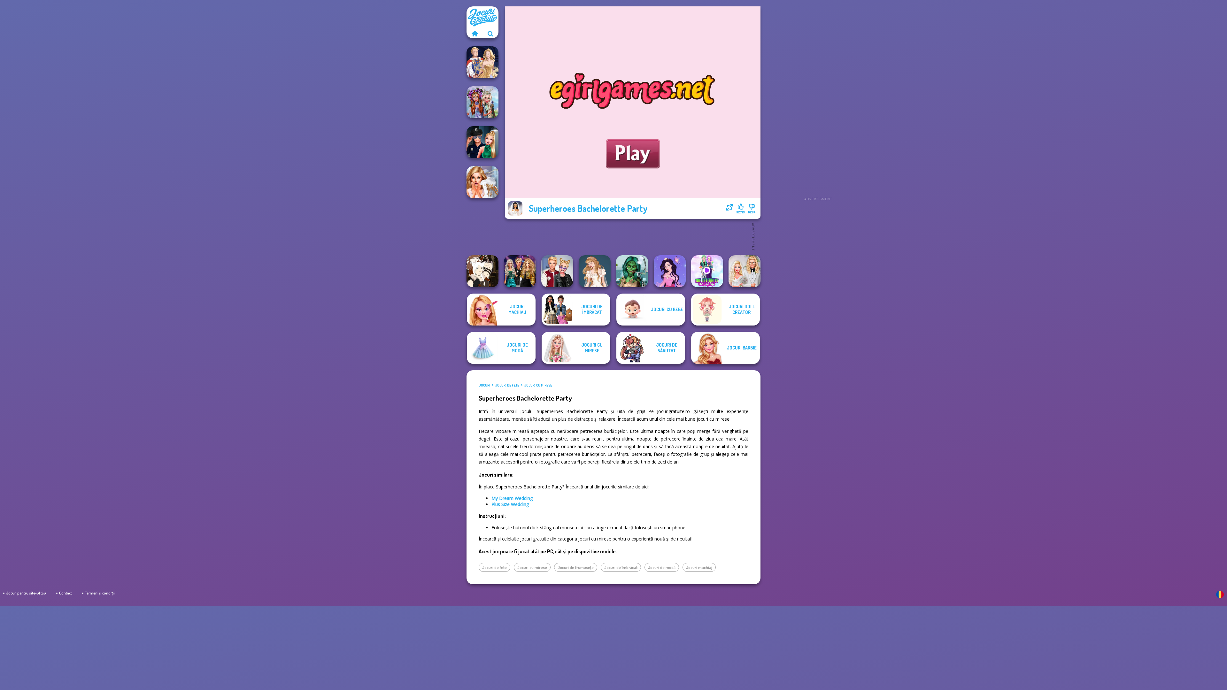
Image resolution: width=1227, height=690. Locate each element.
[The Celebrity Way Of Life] (707, 271)
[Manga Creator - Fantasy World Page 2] (482, 271)
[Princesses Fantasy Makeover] (482, 102)
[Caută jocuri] (490, 33)
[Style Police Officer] (482, 142)
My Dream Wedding (512, 498)
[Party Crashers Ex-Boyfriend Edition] (520, 271)
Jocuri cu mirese (538, 385)
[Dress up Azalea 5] (670, 271)
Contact (65, 593)
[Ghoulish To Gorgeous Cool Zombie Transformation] (632, 271)
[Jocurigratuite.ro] (474, 33)
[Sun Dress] (482, 62)
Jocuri (484, 385)
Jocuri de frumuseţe (576, 567)
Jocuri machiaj (699, 567)
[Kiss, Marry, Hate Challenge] (557, 271)
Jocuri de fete (507, 385)
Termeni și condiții (100, 593)
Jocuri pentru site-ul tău (26, 593)
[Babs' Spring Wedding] (744, 271)
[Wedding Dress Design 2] (595, 271)
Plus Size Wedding (510, 504)
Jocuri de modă (661, 567)
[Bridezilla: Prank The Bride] (482, 182)
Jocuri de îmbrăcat (620, 567)
